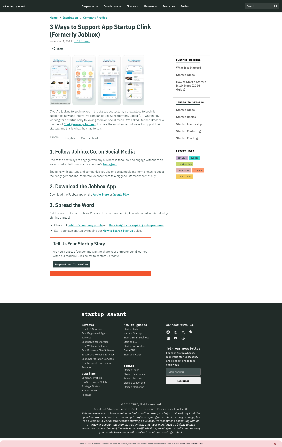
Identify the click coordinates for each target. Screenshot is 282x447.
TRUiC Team (82, 41)
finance (197, 170)
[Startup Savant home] (14, 6)
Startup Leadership (189, 124)
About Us (99, 409)
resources (183, 170)
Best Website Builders (94, 346)
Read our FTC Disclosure (191, 443)
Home (54, 17)
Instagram (110, 164)
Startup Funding (187, 138)
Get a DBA (129, 350)
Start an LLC (130, 341)
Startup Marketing (188, 131)
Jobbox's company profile (85, 225)
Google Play (121, 194)
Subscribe (183, 380)
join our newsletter (183, 348)
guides (194, 157)
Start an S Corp (132, 354)
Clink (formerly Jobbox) (79, 124)
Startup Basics (186, 117)
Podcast (86, 394)
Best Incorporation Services (97, 358)
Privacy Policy (165, 409)
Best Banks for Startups (95, 341)
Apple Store (101, 194)
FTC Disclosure (147, 409)
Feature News (89, 390)
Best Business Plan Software (98, 350)
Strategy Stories (90, 386)
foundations (185, 176)
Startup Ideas (185, 75)
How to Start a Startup (118, 230)
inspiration (185, 164)
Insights (70, 138)
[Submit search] (276, 6)
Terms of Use (128, 409)
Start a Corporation (134, 346)
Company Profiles (95, 17)
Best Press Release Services (98, 354)
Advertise (112, 409)
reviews (182, 157)
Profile (54, 137)
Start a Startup (132, 329)
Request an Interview (71, 264)
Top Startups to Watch (94, 382)
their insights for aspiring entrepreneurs (136, 225)
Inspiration (70, 17)
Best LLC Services (91, 329)
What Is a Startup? (188, 67)
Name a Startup (132, 333)
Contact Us (182, 409)
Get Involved (89, 138)
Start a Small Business (136, 337)
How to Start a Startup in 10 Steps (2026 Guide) (191, 85)
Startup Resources (134, 374)
